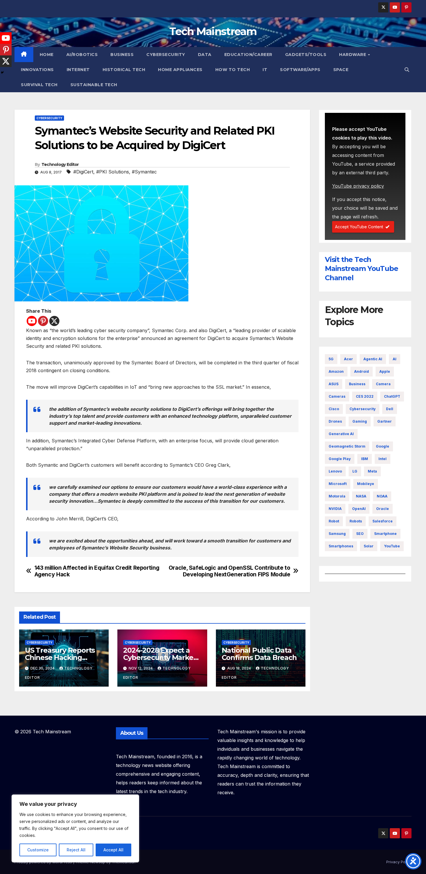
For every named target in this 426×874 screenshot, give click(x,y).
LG (354, 471)
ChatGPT (392, 396)
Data (205, 54)
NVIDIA (335, 508)
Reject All (76, 849)
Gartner (384, 421)
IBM (364, 459)
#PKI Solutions (112, 172)
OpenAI (359, 508)
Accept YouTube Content (359, 226)
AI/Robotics (82, 54)
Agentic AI (372, 359)
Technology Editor (60, 164)
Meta (372, 471)
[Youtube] (32, 321)
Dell (389, 409)
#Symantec (144, 172)
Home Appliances (180, 69)
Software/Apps (300, 69)
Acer (348, 359)
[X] (54, 321)
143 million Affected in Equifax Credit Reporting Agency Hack (96, 571)
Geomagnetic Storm (347, 446)
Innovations (37, 69)
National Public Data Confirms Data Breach (259, 654)
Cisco (334, 409)
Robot (334, 521)
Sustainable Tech (93, 84)
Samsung (337, 533)
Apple (384, 371)
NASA (361, 496)
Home (47, 54)
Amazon (336, 371)
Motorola (337, 496)
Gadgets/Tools (306, 54)
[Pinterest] (43, 321)
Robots (355, 521)
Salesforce (382, 521)
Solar (369, 546)
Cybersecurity (165, 54)
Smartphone (385, 533)
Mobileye (365, 484)
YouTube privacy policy (358, 186)
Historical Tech (124, 69)
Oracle (382, 508)
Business (122, 54)
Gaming (359, 421)
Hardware (353, 54)
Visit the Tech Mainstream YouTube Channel (361, 268)
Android (361, 371)
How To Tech (232, 69)
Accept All (113, 849)
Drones (335, 421)
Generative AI (341, 434)
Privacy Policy (399, 861)
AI (394, 359)
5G (331, 359)
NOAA (382, 496)
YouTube (392, 546)
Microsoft (338, 484)
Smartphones (341, 546)
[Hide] (2, 72)
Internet (78, 69)
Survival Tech (39, 84)
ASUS (333, 384)
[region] (75, 828)
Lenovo (335, 471)
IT (265, 69)
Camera (383, 384)
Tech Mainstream (213, 31)
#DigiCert (83, 172)
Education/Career (248, 54)
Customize (38, 849)
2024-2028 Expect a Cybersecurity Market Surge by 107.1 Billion (159, 657)
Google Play (340, 459)
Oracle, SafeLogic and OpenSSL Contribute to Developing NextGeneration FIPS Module (229, 571)
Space (341, 69)
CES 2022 (365, 396)
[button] (407, 70)
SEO (360, 533)
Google (382, 446)
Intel (382, 459)
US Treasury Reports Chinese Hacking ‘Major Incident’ (60, 657)
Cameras (337, 396)
